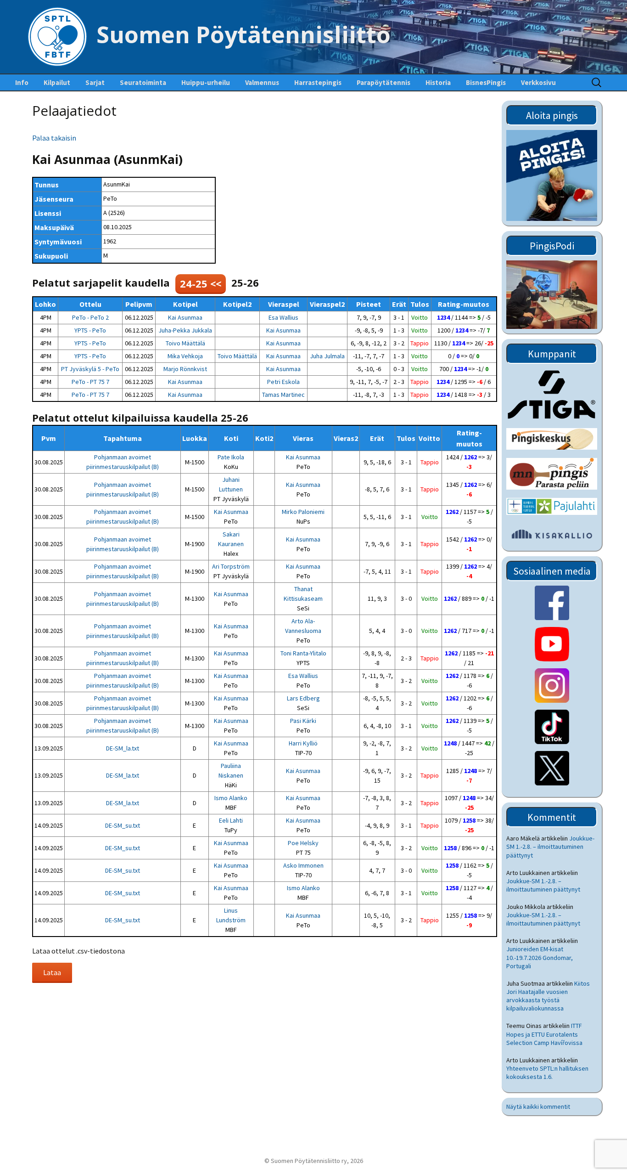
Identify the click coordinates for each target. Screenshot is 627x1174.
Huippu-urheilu (205, 82)
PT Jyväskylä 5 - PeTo (90, 369)
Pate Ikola (231, 457)
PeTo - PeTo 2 (90, 317)
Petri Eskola (283, 382)
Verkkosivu (538, 82)
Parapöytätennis (383, 82)
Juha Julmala (327, 356)
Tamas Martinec (283, 394)
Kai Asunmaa (185, 317)
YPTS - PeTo (90, 330)
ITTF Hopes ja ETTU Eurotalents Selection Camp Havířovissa (544, 1034)
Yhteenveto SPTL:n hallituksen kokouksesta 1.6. (547, 1072)
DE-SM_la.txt (122, 748)
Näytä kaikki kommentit (538, 1106)
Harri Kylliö (303, 743)
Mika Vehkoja (185, 356)
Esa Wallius (283, 317)
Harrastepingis (317, 82)
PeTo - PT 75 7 (90, 382)
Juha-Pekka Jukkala (185, 330)
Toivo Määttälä (185, 343)
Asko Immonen (303, 865)
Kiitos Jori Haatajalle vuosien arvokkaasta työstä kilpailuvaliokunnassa (548, 996)
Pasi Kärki (303, 721)
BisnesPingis (486, 82)
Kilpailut (57, 82)
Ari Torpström (231, 566)
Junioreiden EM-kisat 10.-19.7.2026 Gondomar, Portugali (539, 957)
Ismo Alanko (230, 798)
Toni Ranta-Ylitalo (303, 653)
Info (21, 82)
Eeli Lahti (231, 820)
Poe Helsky (303, 843)
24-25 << (200, 283)
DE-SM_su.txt (122, 825)
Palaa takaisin (54, 137)
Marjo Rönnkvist (185, 369)
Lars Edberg (303, 698)
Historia (438, 82)
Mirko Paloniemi (303, 512)
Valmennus (262, 82)
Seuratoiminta (143, 82)
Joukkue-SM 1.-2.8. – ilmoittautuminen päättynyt (550, 846)
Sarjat (95, 82)
